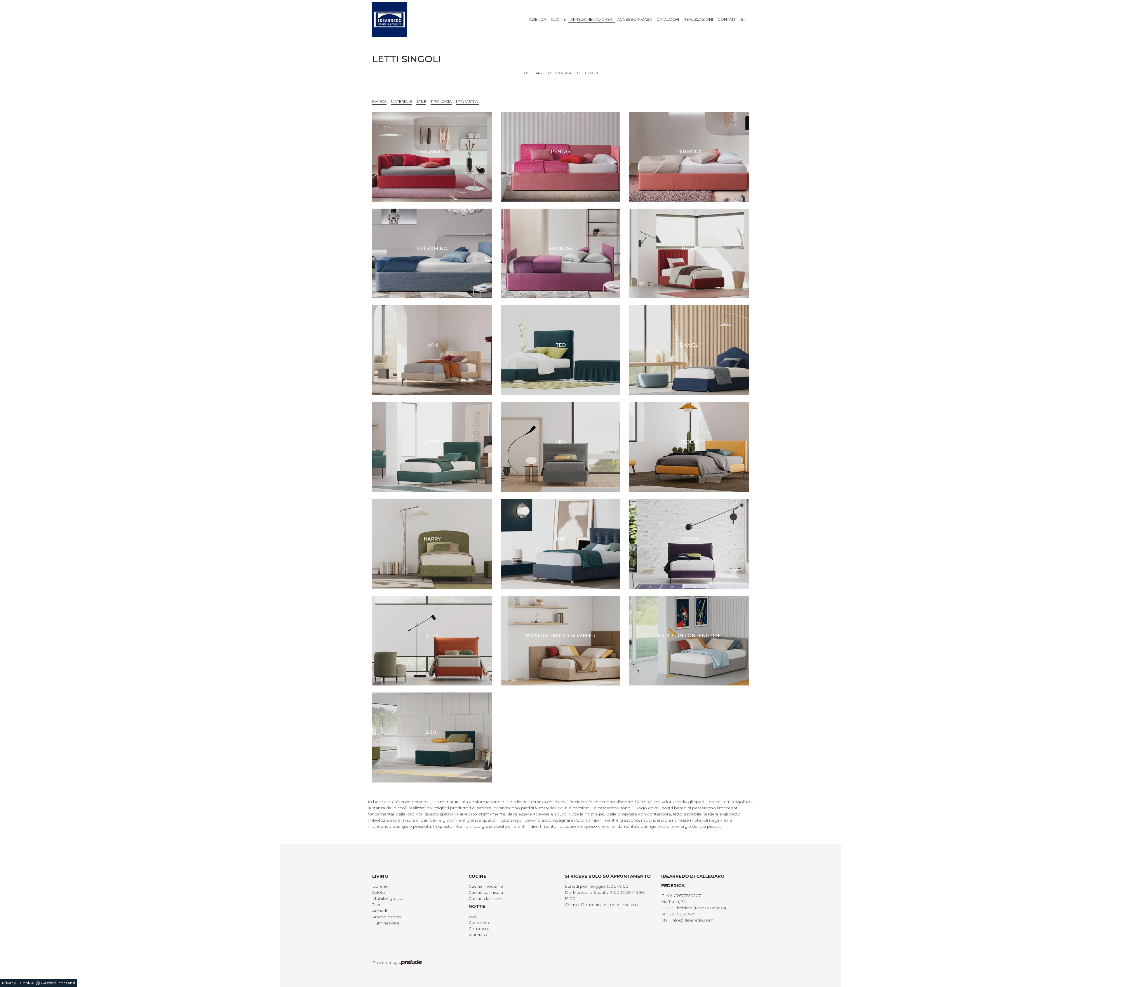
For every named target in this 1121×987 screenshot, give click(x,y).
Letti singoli (588, 73)
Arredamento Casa (591, 19)
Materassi (478, 934)
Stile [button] (421, 101)
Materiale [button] (401, 101)
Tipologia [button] (441, 101)
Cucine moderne (486, 886)
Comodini (479, 928)
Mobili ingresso (387, 898)
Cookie (27, 983)
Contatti (727, 19)
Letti (473, 916)
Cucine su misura (486, 892)
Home (527, 73)
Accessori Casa (634, 19)
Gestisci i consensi (58, 983)
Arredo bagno (386, 917)
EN (743, 19)
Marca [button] (379, 101)
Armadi (379, 910)
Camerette (479, 922)
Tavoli (377, 904)
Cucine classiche (485, 898)
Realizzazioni (698, 19)
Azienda (537, 19)
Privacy (9, 983)
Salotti (378, 892)
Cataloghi (668, 19)
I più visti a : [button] (467, 101)
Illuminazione (385, 923)
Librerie (380, 886)
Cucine (558, 19)
